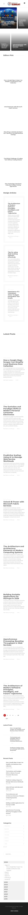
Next (7, 718)
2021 (5, 892)
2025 (6, 882)
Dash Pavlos (3, 26)
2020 (6, 894)
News (14, 843)
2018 (5, 899)
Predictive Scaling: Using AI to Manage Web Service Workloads (14, 781)
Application (7, 592)
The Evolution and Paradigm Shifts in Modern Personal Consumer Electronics (13, 773)
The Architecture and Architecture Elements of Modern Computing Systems (15, 795)
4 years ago (15, 275)
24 (18, 715)
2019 (5, 896)
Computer (6, 544)
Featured (4, 42)
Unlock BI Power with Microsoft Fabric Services (14, 788)
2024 (6, 884)
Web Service (7, 636)
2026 (6, 862)
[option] (14, 29)
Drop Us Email (14, 910)
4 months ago (20, 48)
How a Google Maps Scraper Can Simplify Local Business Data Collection (14, 764)
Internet (14, 840)
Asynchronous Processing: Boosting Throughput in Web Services (14, 811)
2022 (6, 889)
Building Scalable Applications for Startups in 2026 (15, 803)
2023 (6, 887)
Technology (5, 19)
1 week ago (9, 26)
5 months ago (15, 236)
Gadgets (21, 17)
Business (14, 829)
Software (11, 201)
